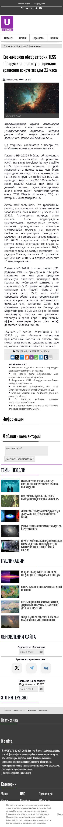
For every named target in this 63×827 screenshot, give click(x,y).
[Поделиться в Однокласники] (27, 357)
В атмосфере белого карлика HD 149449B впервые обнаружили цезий (33, 407)
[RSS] (22, 8)
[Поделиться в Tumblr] (46, 357)
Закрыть (58, 814)
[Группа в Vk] (27, 8)
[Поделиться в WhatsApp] (36, 357)
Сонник (54, 38)
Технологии (45, 793)
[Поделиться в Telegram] (41, 357)
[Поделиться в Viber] (31, 357)
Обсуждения (39, 3)
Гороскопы (38, 38)
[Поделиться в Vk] (12, 357)
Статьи (22, 38)
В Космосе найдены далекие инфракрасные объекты (33, 401)
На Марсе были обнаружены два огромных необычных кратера (33, 375)
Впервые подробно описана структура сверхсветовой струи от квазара (33, 369)
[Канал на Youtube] (40, 8)
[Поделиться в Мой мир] (22, 357)
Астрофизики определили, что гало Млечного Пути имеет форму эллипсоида (33, 388)
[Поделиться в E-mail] (50, 357)
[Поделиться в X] (17, 357)
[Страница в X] (31, 8)
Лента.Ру (44, 350)
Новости (8, 38)
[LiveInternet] (4, 730)
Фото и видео (24, 3)
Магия (4, 793)
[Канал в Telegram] (36, 8)
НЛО (22, 793)
